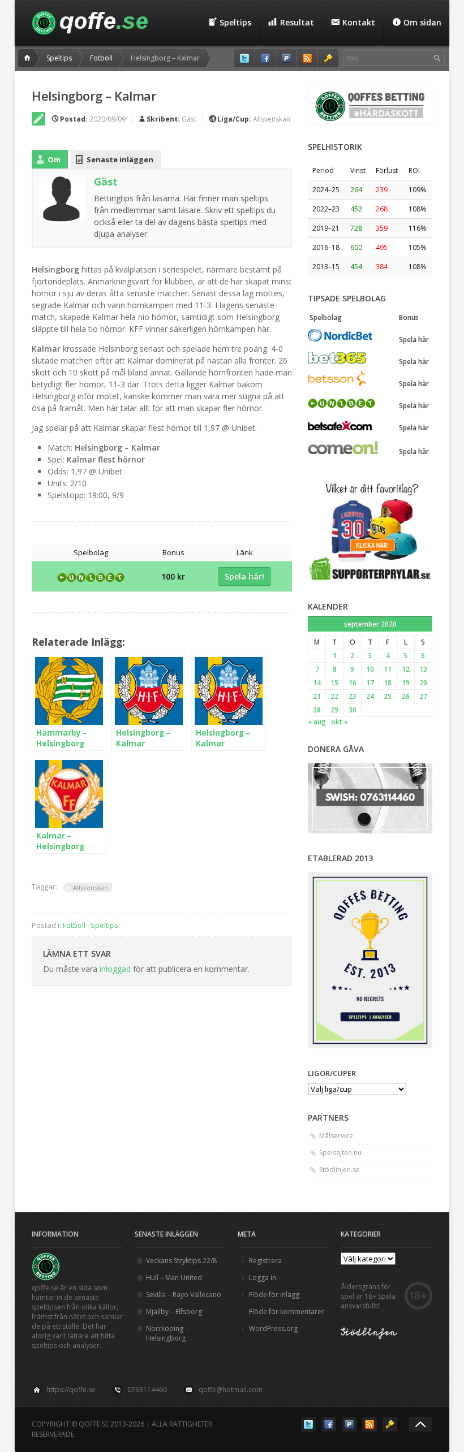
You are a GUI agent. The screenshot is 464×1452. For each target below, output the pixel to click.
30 (352, 710)
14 (317, 683)
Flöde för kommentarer (286, 1311)
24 (370, 696)
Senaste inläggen (120, 159)
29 (334, 710)
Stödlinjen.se (339, 1169)
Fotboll (101, 58)
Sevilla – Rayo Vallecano (183, 1294)
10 (370, 669)
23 (352, 696)
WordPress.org (273, 1328)
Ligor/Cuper (332, 1073)
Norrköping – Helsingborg (167, 1333)
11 (388, 669)
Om (54, 159)
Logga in (262, 1277)
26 (406, 696)
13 (423, 669)
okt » (339, 722)
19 (406, 683)
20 (423, 683)
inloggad (115, 968)
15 (334, 683)
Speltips (59, 58)
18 (388, 683)
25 (388, 696)
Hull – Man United (174, 1277)
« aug (317, 722)
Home (29, 58)
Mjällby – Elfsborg (174, 1311)
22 (334, 696)
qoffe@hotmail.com (231, 1389)
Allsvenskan (271, 119)
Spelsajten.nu (340, 1152)
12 (406, 669)
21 (317, 696)
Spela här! (244, 576)
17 (370, 683)
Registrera (265, 1260)
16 (352, 683)
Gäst (189, 119)
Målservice (336, 1135)
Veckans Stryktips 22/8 (181, 1260)
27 (423, 696)
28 (317, 710)
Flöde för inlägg (274, 1294)
